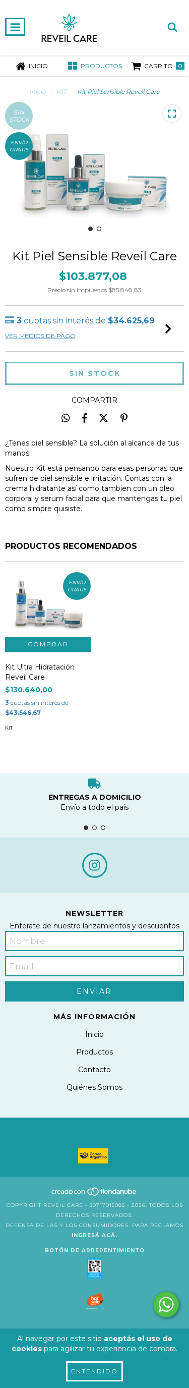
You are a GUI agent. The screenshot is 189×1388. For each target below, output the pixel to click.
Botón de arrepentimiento (95, 1250)
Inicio (37, 91)
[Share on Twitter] (103, 418)
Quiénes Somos (94, 1087)
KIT (61, 91)
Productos (94, 1052)
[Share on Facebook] (84, 418)
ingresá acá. (94, 1235)
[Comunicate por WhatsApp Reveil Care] (166, 1304)
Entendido (94, 1371)
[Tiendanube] (94, 1195)
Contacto (94, 1069)
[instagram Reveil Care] (94, 865)
